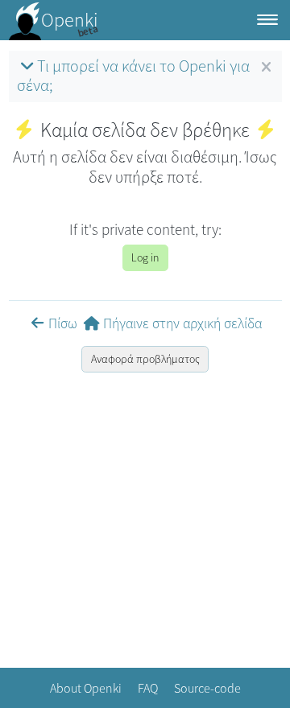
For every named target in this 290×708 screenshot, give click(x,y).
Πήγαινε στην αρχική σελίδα (182, 323)
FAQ (148, 688)
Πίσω (62, 323)
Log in (145, 257)
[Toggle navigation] (267, 20)
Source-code (207, 688)
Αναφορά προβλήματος (145, 359)
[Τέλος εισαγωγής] (266, 67)
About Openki (86, 688)
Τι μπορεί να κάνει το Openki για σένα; (133, 76)
